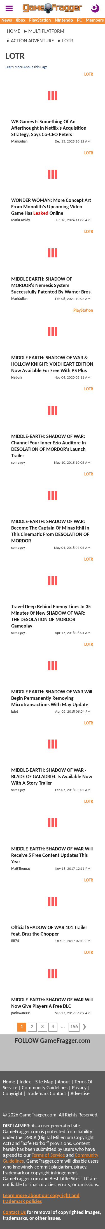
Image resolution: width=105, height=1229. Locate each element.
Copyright (12, 1094)
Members (95, 20)
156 (74, 1027)
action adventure (32, 41)
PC (79, 20)
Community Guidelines (44, 1088)
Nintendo (64, 20)
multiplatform (46, 31)
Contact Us (14, 1212)
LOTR (88, 75)
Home (13, 31)
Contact (58, 1094)
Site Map (44, 1082)
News (6, 20)
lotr (67, 41)
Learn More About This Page (26, 67)
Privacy (79, 1088)
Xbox (20, 20)
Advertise (80, 1094)
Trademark (38, 1094)
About (64, 1082)
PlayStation (40, 20)
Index (25, 1082)
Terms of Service (48, 1155)
